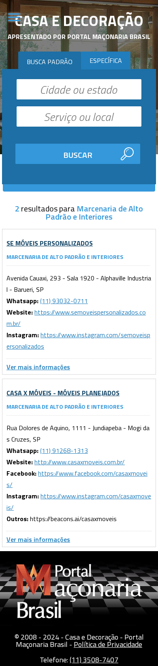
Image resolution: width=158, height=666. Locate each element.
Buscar (77, 155)
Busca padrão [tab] (50, 62)
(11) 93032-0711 (64, 301)
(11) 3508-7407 (94, 659)
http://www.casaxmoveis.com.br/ (79, 462)
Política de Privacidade (108, 644)
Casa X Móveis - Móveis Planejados (63, 393)
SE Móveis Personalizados (49, 243)
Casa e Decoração (79, 20)
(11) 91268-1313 (64, 450)
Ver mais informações (38, 367)
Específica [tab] (106, 60)
